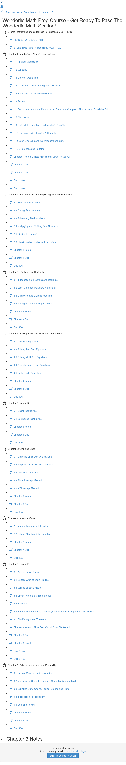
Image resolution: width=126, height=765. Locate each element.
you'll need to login (76, 751)
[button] (2, 3)
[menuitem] (2, 7)
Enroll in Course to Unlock (63, 755)
